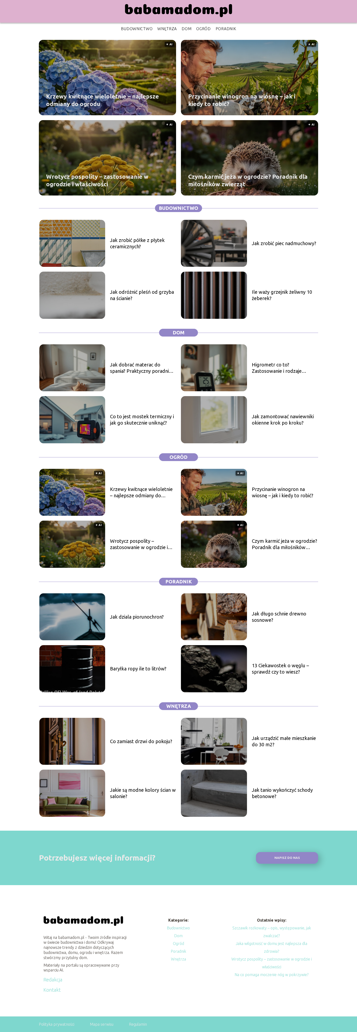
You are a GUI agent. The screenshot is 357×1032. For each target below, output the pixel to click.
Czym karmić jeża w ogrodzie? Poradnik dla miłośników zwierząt (248, 180)
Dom (186, 29)
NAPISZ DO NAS (287, 858)
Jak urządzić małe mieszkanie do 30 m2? (284, 741)
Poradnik (226, 29)
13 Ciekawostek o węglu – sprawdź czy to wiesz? (280, 669)
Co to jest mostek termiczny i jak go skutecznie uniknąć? (142, 420)
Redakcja (52, 979)
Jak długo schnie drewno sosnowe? (279, 617)
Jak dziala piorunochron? (137, 617)
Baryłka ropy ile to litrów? (138, 668)
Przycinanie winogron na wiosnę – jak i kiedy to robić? (241, 100)
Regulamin (138, 1024)
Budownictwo (137, 29)
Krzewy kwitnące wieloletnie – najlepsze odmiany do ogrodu (102, 100)
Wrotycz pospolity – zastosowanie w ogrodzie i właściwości (97, 180)
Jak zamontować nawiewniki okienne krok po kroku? (283, 420)
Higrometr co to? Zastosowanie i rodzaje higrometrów (277, 368)
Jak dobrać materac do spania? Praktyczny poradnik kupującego (140, 368)
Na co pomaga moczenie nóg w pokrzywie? (271, 974)
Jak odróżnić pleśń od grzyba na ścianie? (142, 295)
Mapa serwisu (101, 1024)
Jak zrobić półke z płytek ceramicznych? (137, 243)
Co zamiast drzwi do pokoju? (141, 741)
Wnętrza (167, 29)
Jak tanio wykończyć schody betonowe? (282, 793)
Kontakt (52, 990)
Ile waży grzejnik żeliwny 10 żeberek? (282, 295)
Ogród (203, 29)
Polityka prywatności (56, 1024)
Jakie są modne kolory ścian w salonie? (143, 793)
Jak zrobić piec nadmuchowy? (284, 243)
